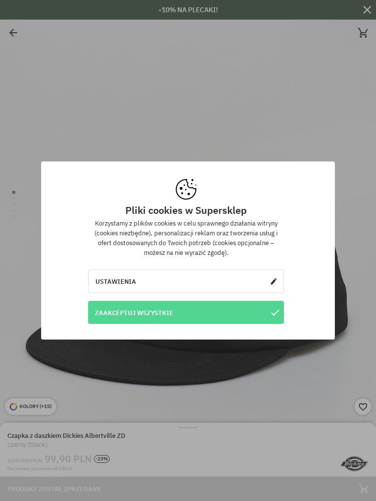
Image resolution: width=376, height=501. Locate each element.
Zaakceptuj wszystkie (134, 312)
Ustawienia (115, 281)
